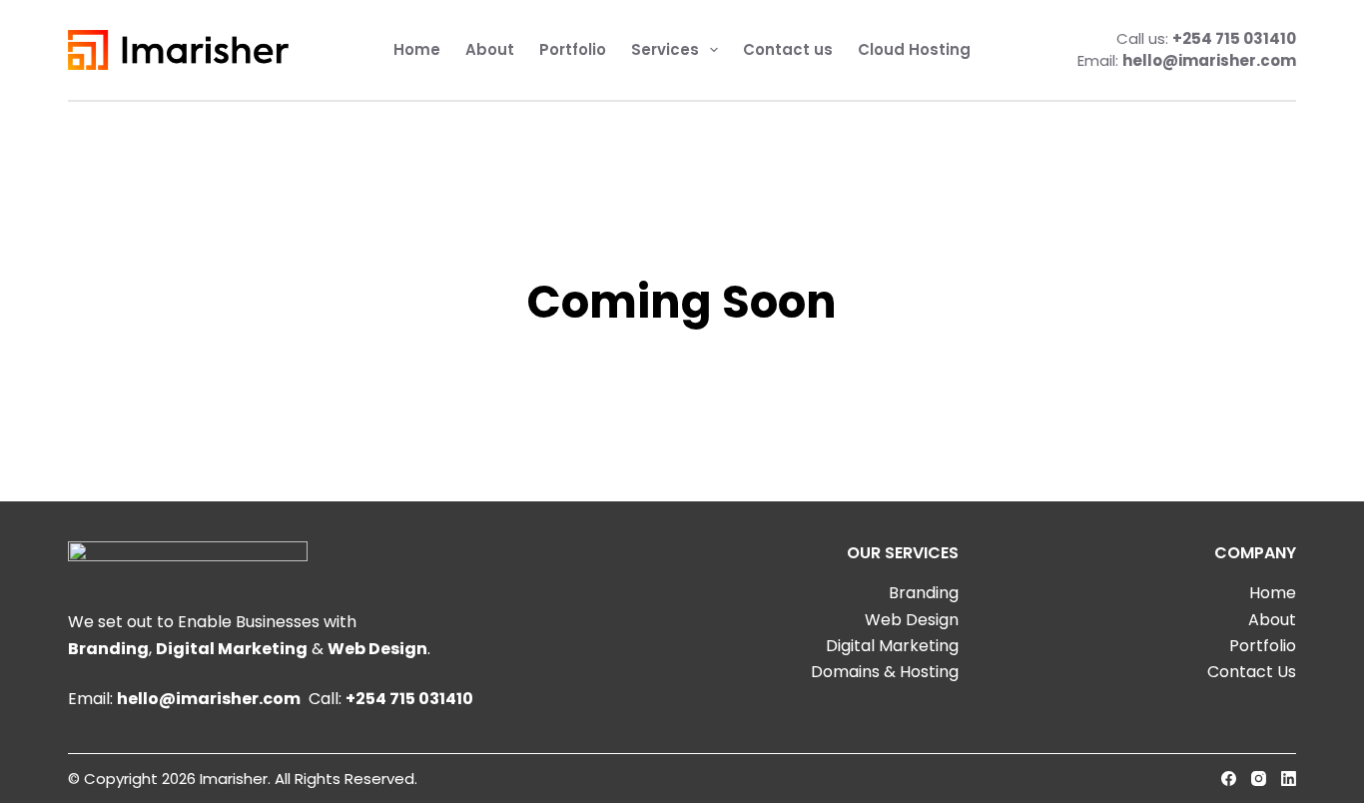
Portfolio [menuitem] (572, 49)
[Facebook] (1228, 778)
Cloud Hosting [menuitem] (914, 49)
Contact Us (1251, 671)
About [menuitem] (489, 49)
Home (1272, 592)
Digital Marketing (232, 648)
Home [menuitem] (416, 49)
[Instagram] (1258, 778)
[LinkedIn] (1288, 778)
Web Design (377, 648)
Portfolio (1262, 645)
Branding (108, 648)
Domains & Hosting (885, 671)
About (1272, 619)
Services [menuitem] (665, 49)
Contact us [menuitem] (788, 49)
